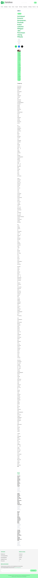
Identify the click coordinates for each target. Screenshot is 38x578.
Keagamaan (25, 6)
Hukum (13, 6)
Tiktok (20, 559)
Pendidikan (6, 6)
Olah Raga (30, 6)
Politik (2, 6)
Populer (16, 6)
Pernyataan (3, 560)
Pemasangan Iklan (4, 557)
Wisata (10, 6)
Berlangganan (33, 570)
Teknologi (20, 6)
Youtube (20, 557)
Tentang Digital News (4, 555)
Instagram (20, 555)
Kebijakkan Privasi (4, 559)
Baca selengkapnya (18, 567)
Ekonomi (34, 6)
